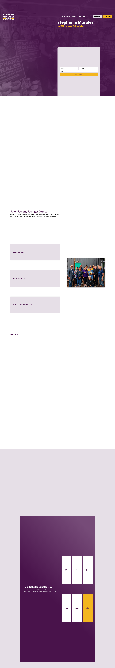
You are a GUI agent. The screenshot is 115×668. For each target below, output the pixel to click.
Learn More (14, 334)
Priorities (73, 16)
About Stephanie (66, 16)
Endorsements (81, 16)
